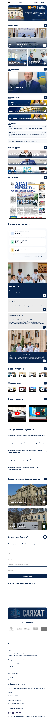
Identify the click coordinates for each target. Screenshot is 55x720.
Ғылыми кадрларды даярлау (16, 653)
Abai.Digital (35, 2)
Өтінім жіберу (27, 576)
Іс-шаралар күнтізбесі (14, 664)
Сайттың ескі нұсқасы (14, 680)
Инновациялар (12, 648)
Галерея (10, 677)
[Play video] (17, 413)
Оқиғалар (10, 666)
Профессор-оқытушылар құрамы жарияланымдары (22, 655)
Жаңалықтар (11, 669)
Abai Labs (10, 650)
